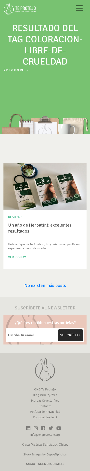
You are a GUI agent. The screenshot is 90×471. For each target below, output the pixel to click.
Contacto (45, 406)
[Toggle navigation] (79, 9)
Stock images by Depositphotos (45, 454)
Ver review (17, 257)
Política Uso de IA (45, 417)
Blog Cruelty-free (45, 395)
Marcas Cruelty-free (45, 401)
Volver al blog (17, 70)
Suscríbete (70, 335)
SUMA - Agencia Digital (45, 464)
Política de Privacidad (45, 412)
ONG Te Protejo (45, 389)
